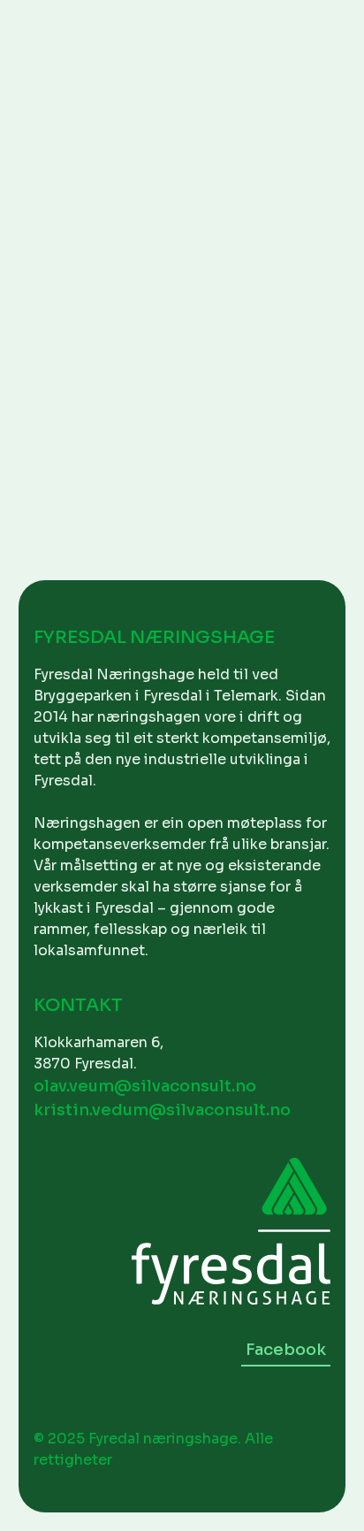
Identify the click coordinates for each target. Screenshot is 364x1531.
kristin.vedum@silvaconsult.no (162, 1110)
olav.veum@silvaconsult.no (145, 1086)
